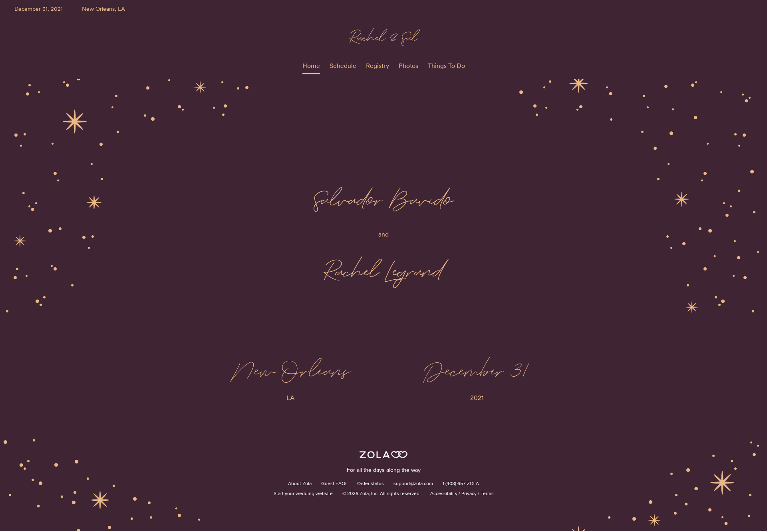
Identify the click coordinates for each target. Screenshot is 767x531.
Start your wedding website (303, 493)
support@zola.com (413, 483)
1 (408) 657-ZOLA (461, 483)
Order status (370, 483)
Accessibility (443, 493)
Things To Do (446, 66)
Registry (377, 66)
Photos (408, 66)
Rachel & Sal (383, 37)
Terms (487, 493)
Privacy (469, 493)
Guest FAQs (334, 483)
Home (311, 66)
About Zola (300, 483)
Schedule (343, 66)
